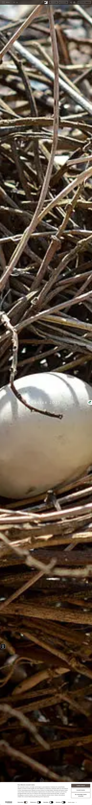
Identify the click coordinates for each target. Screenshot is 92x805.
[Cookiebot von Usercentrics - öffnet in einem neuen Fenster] (9, 802)
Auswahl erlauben (81, 790)
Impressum (46, 796)
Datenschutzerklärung (34, 796)
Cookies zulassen (81, 785)
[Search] (89, 2)
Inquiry (53, 2)
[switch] (39, 802)
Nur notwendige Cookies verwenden (81, 795)
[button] (6, 2)
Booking (63, 2)
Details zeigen (71, 802)
